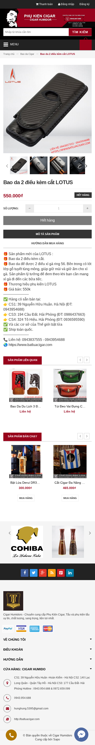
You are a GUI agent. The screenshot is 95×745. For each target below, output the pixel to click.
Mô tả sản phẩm (47, 234)
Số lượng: (11, 208)
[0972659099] (11, 736)
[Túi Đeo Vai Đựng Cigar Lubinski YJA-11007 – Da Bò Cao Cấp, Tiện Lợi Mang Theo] (69, 385)
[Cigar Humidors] (13, 600)
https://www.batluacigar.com (30, 345)
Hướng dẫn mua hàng (47, 243)
